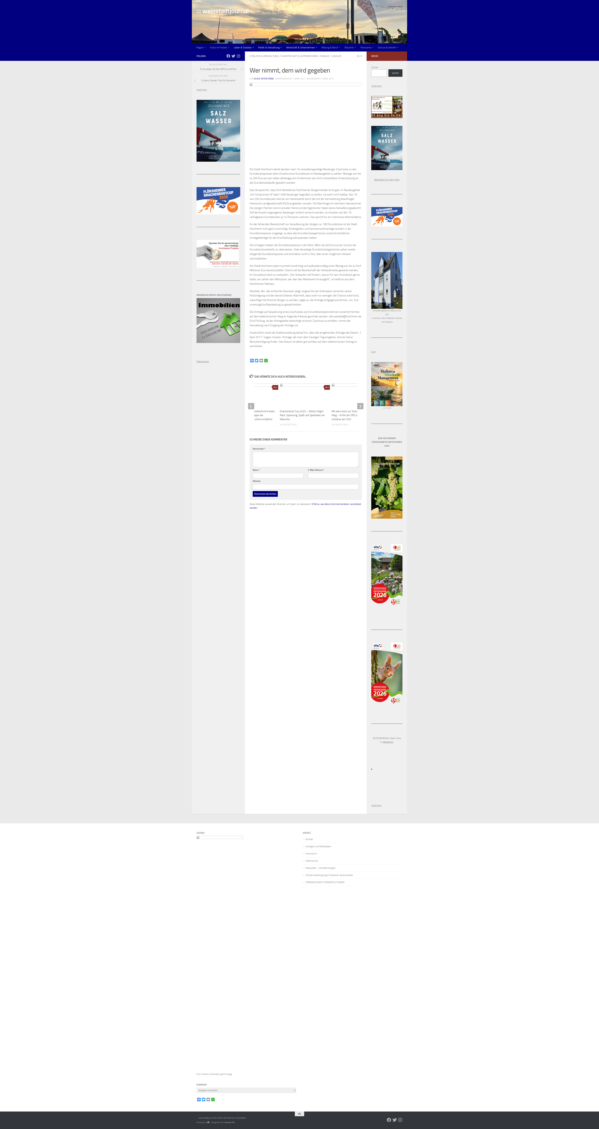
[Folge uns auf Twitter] (233, 56)
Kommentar (259, 448)
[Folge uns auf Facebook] (228, 56)
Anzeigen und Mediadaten (318, 846)
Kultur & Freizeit (218, 47)
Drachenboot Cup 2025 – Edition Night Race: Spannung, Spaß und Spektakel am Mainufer (302, 415)
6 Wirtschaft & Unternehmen (299, 56)
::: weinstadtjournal (223, 11)
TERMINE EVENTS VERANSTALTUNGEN (325, 882)
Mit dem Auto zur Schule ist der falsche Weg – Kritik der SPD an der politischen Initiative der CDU (354, 415)
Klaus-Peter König (264, 78)
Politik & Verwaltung (269, 47)
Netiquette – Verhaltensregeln (321, 868)
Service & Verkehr (387, 47)
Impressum (311, 853)
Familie (324, 56)
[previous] (251, 406)
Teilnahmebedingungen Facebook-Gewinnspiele (329, 875)
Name (256, 470)
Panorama (365, 47)
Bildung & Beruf (329, 47)
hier (230, 1074)
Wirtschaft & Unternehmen (300, 47)
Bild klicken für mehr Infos (386, 179)
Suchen (374, 67)
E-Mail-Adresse (316, 470)
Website (257, 481)
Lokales (336, 56)
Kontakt (309, 839)
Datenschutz (312, 860)
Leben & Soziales (242, 47)
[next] (360, 406)
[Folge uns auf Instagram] (238, 56)
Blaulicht (349, 47)
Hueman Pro (229, 1122)
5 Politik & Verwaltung (264, 56)
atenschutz (203, 361)
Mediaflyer (388, 742)
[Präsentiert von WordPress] (208, 1122)
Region (200, 47)
